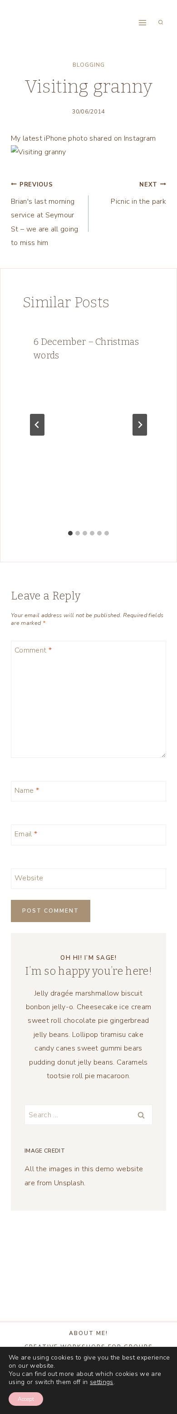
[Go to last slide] (37, 425)
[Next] (140, 425)
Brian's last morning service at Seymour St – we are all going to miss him (45, 214)
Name (27, 790)
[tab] (70, 533)
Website (29, 878)
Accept (26, 1399)
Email (26, 834)
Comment (33, 650)
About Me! (88, 1333)
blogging (89, 65)
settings (101, 1382)
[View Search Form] (160, 22)
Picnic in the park (138, 193)
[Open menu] (142, 22)
